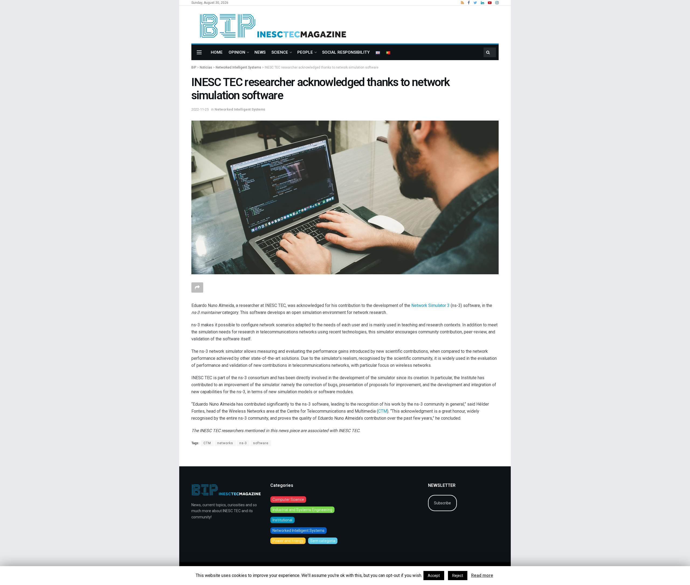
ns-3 (243, 443)
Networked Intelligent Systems (240, 109)
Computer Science (288, 499)
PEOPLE (305, 52)
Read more (482, 575)
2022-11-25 (200, 109)
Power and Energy (287, 541)
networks (225, 443)
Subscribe (442, 503)
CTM (382, 411)
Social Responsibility (346, 52)
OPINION (237, 52)
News (259, 52)
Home (217, 52)
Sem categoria (322, 541)
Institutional (282, 520)
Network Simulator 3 (430, 305)
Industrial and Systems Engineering (302, 510)
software (260, 443)
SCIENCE (279, 52)
